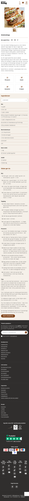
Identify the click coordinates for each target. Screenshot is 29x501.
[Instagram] (9, 469)
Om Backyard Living (6, 367)
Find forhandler (5, 417)
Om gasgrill (4, 373)
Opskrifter (3, 392)
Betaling (3, 358)
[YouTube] (9, 472)
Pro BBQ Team (4, 379)
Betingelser (4, 369)
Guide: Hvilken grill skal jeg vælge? (9, 398)
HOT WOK (3, 412)
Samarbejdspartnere (6, 377)
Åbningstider (4, 346)
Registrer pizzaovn (5, 352)
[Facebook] (3, 467)
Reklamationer (4, 354)
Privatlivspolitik (5, 371)
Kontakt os (3, 348)
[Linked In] (3, 473)
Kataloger (3, 390)
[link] (23, 3)
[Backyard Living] (4, 2)
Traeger (3, 408)
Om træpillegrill (5, 375)
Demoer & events (5, 388)
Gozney (3, 410)
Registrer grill (4, 350)
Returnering (4, 356)
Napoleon (3, 406)
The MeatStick (4, 414)
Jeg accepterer (6, 336)
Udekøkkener (4, 396)
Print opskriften (8, 316)
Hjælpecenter (4, 344)
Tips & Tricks (4, 394)
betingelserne (13, 336)
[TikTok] (3, 470)
